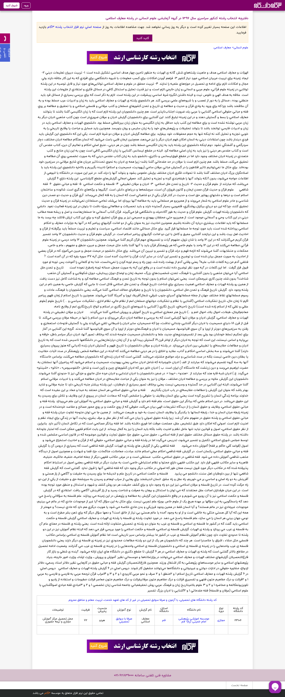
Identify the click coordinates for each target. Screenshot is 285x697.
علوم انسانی (241, 47)
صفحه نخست (239, 685)
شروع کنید (12, 5)
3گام (47, 693)
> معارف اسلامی (224, 47)
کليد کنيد (142, 38)
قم (164, 620)
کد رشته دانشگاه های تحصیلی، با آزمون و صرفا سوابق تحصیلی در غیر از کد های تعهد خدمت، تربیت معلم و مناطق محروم (143, 599)
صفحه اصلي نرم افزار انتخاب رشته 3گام (74, 27)
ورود (26, 5)
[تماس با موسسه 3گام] (5, 38)
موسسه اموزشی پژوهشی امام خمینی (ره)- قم (193, 620)
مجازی (221, 620)
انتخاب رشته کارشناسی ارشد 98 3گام (267, 5)
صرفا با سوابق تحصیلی (124, 620)
